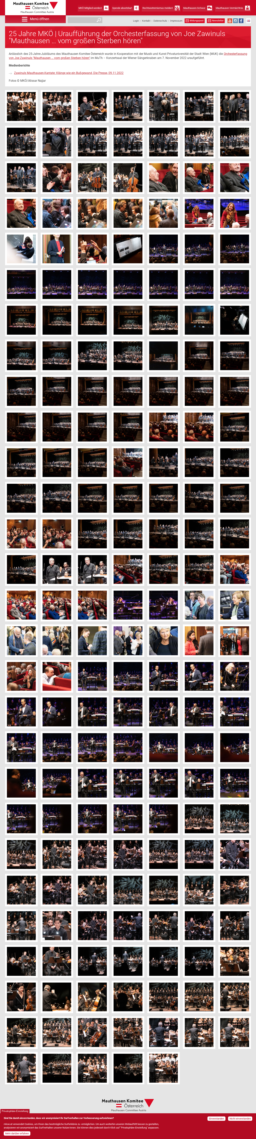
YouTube (230, 20)
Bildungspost (197, 20)
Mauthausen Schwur (194, 8)
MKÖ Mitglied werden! (90, 8)
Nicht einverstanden (240, 1118)
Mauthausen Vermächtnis (229, 8)
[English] (248, 20)
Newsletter (218, 20)
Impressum (176, 20)
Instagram (235, 20)
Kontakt (146, 20)
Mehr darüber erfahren (17, 1133)
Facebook (241, 20)
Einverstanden (216, 1118)
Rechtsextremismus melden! (157, 8)
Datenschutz (160, 20)
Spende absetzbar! (122, 8)
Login (136, 20)
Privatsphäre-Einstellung (15, 1111)
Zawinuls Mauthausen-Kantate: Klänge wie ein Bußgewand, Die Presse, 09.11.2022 (69, 73)
